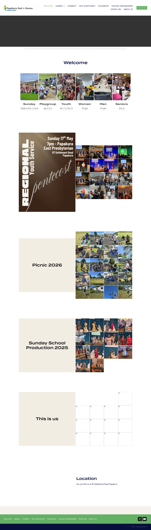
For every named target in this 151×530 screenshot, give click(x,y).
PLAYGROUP (103, 6)
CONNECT (71, 6)
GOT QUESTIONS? (87, 6)
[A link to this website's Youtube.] (145, 519)
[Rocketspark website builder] (136, 526)
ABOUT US (128, 9)
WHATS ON (116, 9)
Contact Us (142, 8)
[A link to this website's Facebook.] (140, 519)
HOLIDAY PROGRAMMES (122, 6)
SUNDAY (60, 6)
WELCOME (48, 6)
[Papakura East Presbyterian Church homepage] (18, 8)
